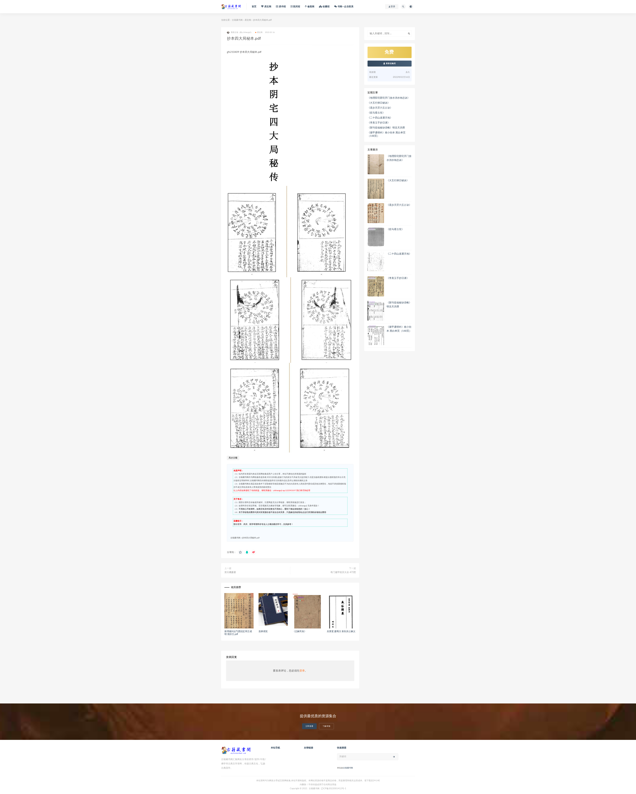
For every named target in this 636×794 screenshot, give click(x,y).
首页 (254, 6)
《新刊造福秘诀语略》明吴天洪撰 (386, 127)
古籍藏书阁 (237, 20)
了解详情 (326, 726)
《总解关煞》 (299, 631)
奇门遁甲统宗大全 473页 (343, 572)
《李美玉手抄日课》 (379, 122)
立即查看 (309, 726)
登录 (302, 670)
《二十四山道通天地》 (380, 118)
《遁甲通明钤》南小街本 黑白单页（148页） (386, 134)
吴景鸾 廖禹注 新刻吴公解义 (341, 631)
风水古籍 (233, 458)
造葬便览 (263, 631)
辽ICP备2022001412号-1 (333, 789)
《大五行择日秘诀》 (379, 103)
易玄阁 (248, 20)
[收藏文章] (240, 552)
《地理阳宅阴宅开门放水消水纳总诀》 (389, 98)
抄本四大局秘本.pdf (251, 538)
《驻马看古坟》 (376, 113)
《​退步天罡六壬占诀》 (380, 108)
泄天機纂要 (230, 572)
